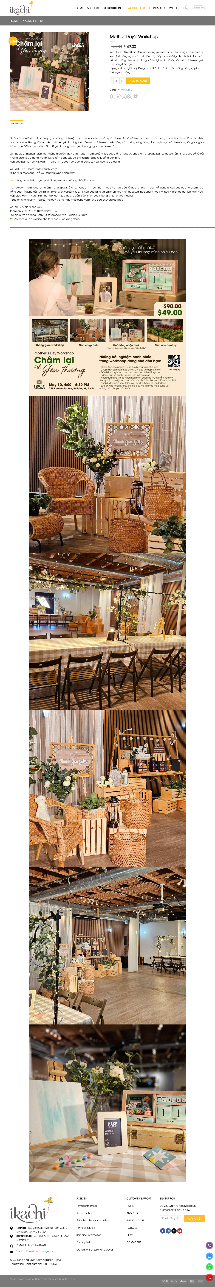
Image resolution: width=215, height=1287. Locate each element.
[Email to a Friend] (124, 96)
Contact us (157, 8)
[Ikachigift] (21, 8)
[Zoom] (14, 107)
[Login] (185, 7)
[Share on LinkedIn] (135, 96)
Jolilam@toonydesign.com (39, 1251)
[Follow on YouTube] (179, 1231)
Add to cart (138, 80)
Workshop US (137, 8)
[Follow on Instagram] (168, 1231)
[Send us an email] (174, 1231)
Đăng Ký (194, 1218)
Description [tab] (16, 123)
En (178, 8)
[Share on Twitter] (118, 96)
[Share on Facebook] (112, 96)
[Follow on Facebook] (162, 1231)
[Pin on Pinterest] (129, 96)
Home (79, 8)
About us (93, 8)
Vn (171, 8)
